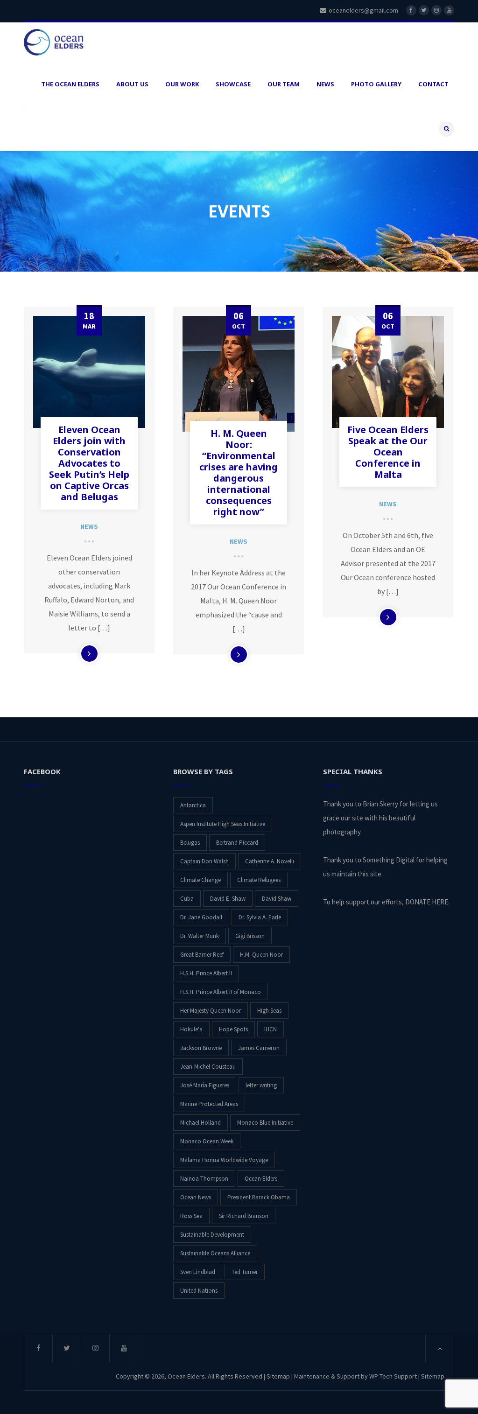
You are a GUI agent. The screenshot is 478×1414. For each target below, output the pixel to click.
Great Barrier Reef (202, 955)
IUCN (270, 1029)
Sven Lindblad (197, 1272)
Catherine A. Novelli (269, 861)
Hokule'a (191, 1029)
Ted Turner (245, 1272)
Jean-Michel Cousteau (208, 1067)
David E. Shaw (228, 899)
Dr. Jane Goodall (201, 917)
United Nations (199, 1291)
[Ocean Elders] (70, 42)
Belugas (190, 843)
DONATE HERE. (427, 901)
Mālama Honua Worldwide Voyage (224, 1160)
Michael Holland (200, 1123)
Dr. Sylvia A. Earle (260, 917)
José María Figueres (204, 1085)
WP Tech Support (393, 1376)
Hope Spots (233, 1029)
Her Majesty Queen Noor (210, 1011)
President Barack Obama (258, 1197)
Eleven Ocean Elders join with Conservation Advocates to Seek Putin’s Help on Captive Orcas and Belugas (89, 463)
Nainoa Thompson (204, 1179)
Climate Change (200, 880)
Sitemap (278, 1376)
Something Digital (389, 859)
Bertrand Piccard (237, 843)
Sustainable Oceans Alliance (215, 1253)
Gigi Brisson (250, 936)
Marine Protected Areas (209, 1104)
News (89, 526)
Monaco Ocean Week (206, 1141)
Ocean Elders (261, 1179)
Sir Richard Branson (243, 1216)
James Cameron (259, 1048)
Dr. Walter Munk (199, 936)
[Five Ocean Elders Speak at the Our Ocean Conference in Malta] (388, 372)
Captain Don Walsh (204, 861)
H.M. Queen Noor (261, 955)
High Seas (269, 1011)
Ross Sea (191, 1216)
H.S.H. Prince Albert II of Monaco (220, 992)
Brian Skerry (380, 803)
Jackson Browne (201, 1048)
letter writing (261, 1085)
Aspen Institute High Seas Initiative (222, 824)
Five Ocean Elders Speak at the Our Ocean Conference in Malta (388, 452)
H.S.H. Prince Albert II (206, 973)
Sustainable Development (212, 1235)
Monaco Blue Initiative (265, 1123)
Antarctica (193, 805)
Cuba (187, 899)
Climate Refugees (259, 880)
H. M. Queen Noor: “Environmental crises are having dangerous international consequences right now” (238, 472)
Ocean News (195, 1197)
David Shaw (276, 899)
